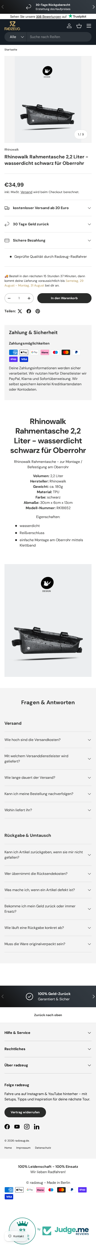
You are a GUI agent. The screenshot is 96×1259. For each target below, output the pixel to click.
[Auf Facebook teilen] (28, 311)
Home (8, 1148)
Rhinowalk (11, 149)
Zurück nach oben (48, 1015)
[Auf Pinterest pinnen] (37, 311)
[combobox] (48, 37)
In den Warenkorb (64, 298)
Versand (26, 192)
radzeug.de (22, 1140)
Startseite (10, 49)
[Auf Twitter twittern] (19, 311)
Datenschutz (43, 1148)
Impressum (23, 1148)
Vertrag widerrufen (25, 1112)
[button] (79, 26)
